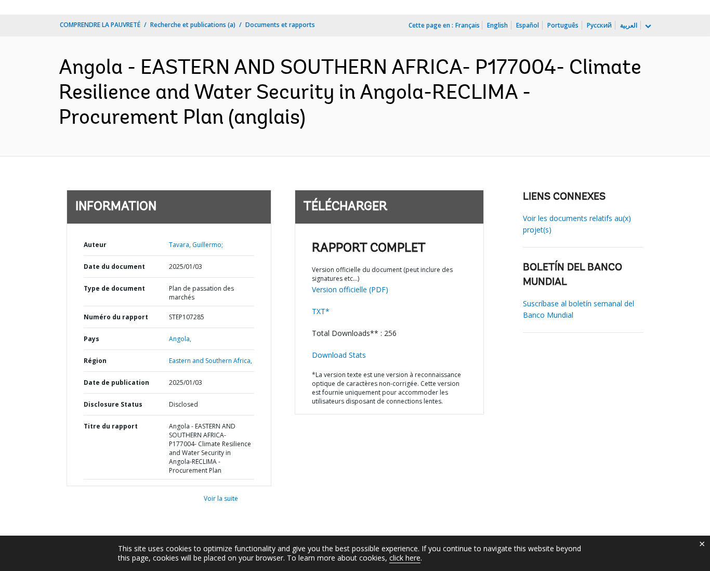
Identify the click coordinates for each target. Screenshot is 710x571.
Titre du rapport (111, 426)
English (497, 25)
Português (562, 25)
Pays (91, 338)
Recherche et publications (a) (192, 24)
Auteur (95, 244)
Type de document (114, 288)
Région (95, 360)
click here (404, 558)
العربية (628, 25)
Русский (599, 25)
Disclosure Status (113, 404)
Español (527, 25)
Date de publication (116, 382)
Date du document (114, 266)
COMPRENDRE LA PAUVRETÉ (100, 24)
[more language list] (647, 26)
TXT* (321, 311)
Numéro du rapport (116, 317)
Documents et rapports (280, 24)
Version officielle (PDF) (350, 289)
